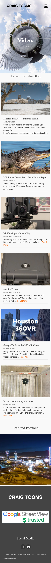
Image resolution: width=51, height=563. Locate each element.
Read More (22, 300)
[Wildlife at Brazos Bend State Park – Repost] (25, 157)
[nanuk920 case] (25, 269)
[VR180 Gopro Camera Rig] (25, 213)
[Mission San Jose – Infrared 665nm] (25, 99)
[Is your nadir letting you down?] (25, 381)
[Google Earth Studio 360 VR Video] (25, 325)
